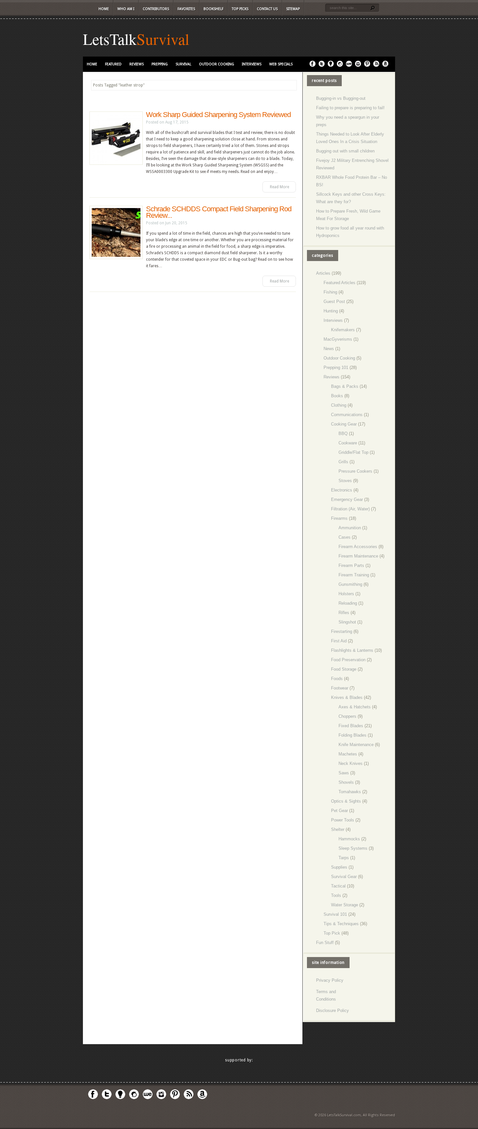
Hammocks (349, 838)
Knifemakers (343, 329)
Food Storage (343, 669)
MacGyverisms (338, 339)
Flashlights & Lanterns (352, 650)
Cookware (348, 442)
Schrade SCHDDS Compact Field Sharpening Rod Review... (218, 212)
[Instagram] (358, 65)
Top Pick (332, 933)
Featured (113, 64)
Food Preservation (348, 659)
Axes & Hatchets (355, 706)
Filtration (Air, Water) (350, 508)
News (329, 348)
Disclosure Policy (332, 1010)
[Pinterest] (367, 65)
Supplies (339, 867)
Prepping (160, 64)
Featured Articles (339, 282)
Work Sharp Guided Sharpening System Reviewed (218, 115)
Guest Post (334, 301)
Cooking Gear (344, 424)
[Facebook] (312, 65)
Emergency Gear (347, 499)
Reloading (348, 603)
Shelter (337, 829)
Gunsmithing (350, 584)
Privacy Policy (329, 980)
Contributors (156, 9)
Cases (345, 537)
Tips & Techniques (341, 923)
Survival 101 (335, 914)
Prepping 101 (336, 367)
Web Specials (281, 64)
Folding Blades (352, 735)
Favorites (186, 9)
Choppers (347, 716)
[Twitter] (321, 65)
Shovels (346, 782)
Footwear (339, 688)
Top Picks (240, 9)
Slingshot (347, 622)
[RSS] (376, 65)
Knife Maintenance (356, 744)
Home (104, 9)
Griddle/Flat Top (353, 452)
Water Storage (344, 904)
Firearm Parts (351, 565)
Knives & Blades (347, 697)
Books (337, 395)
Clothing (338, 405)
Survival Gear (344, 876)
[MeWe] (349, 65)
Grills (343, 461)
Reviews (136, 64)
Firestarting (341, 631)
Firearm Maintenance (358, 556)
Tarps (344, 857)
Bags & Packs (344, 386)
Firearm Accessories (358, 546)
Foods (337, 678)
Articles (323, 273)
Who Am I (125, 9)
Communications (347, 414)
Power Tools (342, 820)
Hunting (331, 311)
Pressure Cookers (355, 471)
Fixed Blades (351, 725)
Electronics (341, 490)
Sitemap (293, 9)
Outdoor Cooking (216, 64)
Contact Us (267, 9)
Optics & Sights (346, 801)
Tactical (338, 886)
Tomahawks (350, 791)
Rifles (344, 612)
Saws (344, 772)
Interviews (251, 64)
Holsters (346, 593)
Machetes (348, 754)
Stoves (345, 480)
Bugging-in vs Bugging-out (340, 98)
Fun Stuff (325, 942)
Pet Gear (339, 810)
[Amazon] (385, 65)
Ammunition (350, 527)
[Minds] (330, 65)
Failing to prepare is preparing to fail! (350, 107)
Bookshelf (213, 9)
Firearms (339, 518)
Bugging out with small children (345, 151)
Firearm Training (354, 574)
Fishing (330, 292)
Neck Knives (351, 763)
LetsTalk (110, 38)
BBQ (343, 433)
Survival (163, 38)
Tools (336, 895)
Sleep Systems (353, 848)
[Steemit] (340, 65)
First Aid (339, 640)
